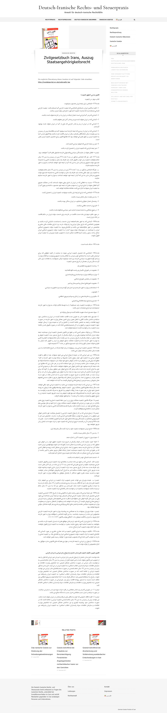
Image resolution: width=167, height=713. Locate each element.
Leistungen (71, 691)
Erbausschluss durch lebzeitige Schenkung (119, 69)
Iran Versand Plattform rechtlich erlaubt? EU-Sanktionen (120, 76)
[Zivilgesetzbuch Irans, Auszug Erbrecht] (35, 622)
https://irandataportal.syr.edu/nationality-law (54, 82)
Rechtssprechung (64, 19)
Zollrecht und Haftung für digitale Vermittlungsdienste (122, 99)
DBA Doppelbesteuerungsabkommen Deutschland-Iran (123, 61)
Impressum (108, 691)
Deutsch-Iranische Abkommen (85, 19)
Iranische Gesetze (106, 19)
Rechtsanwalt (72, 696)
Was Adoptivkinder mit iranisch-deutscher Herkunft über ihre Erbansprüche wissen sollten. (119, 87)
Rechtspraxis (50, 19)
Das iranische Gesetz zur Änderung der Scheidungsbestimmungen (42, 651)
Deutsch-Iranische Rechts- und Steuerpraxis (83, 7)
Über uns (71, 687)
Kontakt (106, 687)
